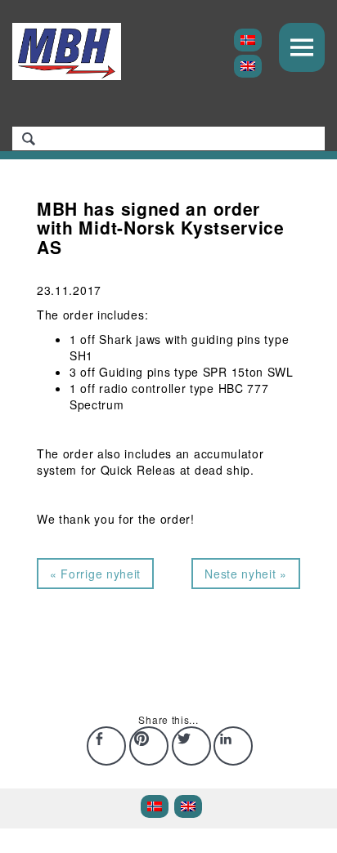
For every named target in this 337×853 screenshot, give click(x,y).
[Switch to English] (248, 66)
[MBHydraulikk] (66, 51)
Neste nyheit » (245, 573)
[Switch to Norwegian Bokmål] (248, 40)
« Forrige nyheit (95, 573)
